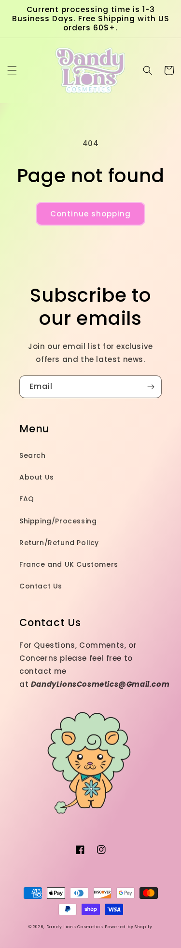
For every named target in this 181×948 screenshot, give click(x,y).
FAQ (26, 499)
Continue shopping (90, 214)
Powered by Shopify (129, 927)
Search (32, 455)
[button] (12, 70)
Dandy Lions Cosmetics (74, 927)
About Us (36, 477)
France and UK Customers (68, 564)
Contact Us (40, 586)
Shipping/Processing (58, 521)
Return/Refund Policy (59, 542)
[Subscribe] (150, 386)
